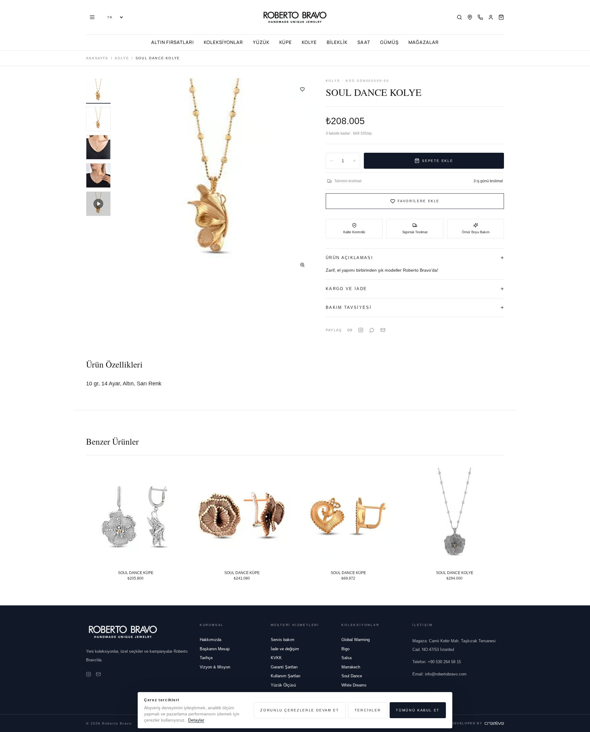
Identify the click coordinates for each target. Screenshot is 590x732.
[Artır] (354, 160)
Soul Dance (351, 676)
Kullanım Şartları (286, 676)
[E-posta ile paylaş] (383, 330)
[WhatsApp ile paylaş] (372, 330)
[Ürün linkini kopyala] (350, 330)
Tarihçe (206, 657)
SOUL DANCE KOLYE (454, 573)
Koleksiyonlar (223, 42)
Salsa (346, 657)
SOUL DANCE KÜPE (135, 573)
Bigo (345, 649)
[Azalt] (331, 160)
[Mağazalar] (470, 17)
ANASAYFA (97, 58)
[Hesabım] (491, 17)
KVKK (276, 657)
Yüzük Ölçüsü (283, 685)
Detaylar (196, 720)
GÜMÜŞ (389, 42)
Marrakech (350, 667)
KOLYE (122, 58)
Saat (363, 42)
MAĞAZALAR (423, 42)
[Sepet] (501, 17)
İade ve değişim (285, 649)
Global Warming (355, 639)
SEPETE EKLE (437, 161)
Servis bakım (282, 639)
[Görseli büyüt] (302, 265)
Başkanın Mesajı (215, 649)
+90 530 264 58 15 (436, 661)
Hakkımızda (210, 639)
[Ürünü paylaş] (361, 330)
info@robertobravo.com (439, 674)
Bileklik (337, 42)
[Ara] (459, 17)
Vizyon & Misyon (215, 667)
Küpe (285, 42)
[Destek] (480, 17)
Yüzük (261, 42)
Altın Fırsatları (172, 42)
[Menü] (92, 17)
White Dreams (354, 685)
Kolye (309, 42)
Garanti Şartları (284, 667)
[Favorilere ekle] (302, 89)
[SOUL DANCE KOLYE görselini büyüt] (214, 177)
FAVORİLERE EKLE (419, 201)
